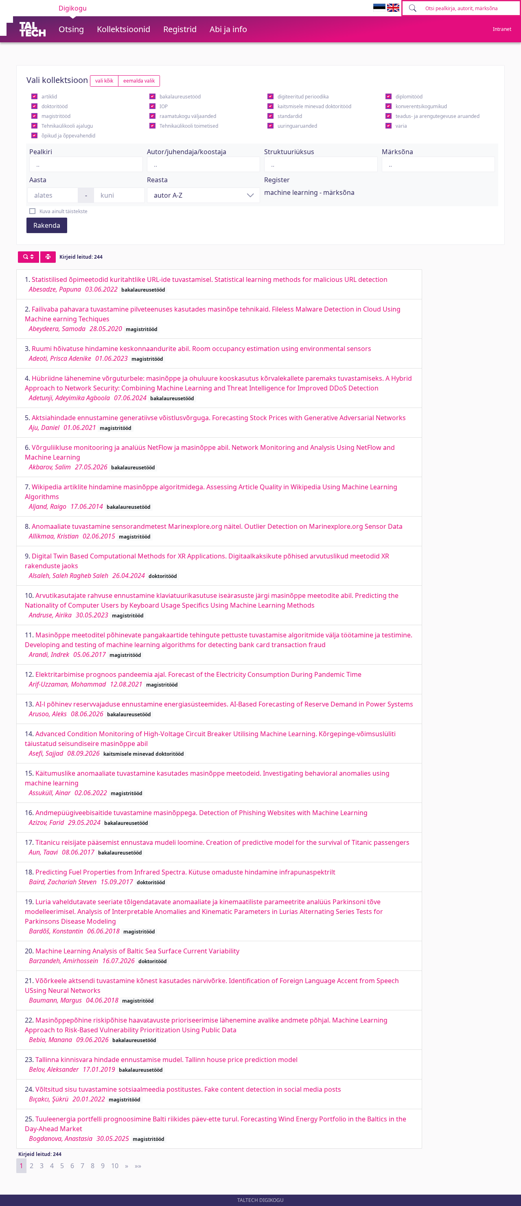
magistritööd (56, 116)
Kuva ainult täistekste (63, 211)
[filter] (28, 257)
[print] (48, 257)
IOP (164, 106)
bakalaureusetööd (180, 96)
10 (114, 1165)
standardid (290, 116)
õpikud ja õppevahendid (68, 135)
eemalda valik (139, 80)
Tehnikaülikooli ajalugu (67, 125)
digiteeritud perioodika (303, 96)
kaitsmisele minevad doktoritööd (314, 106)
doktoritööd (55, 106)
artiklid (49, 96)
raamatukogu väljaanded (188, 116)
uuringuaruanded (297, 125)
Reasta (157, 179)
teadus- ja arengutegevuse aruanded (437, 116)
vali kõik (104, 80)
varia (401, 125)
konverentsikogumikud (421, 106)
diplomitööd (409, 96)
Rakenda (46, 225)
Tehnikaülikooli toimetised (189, 125)
